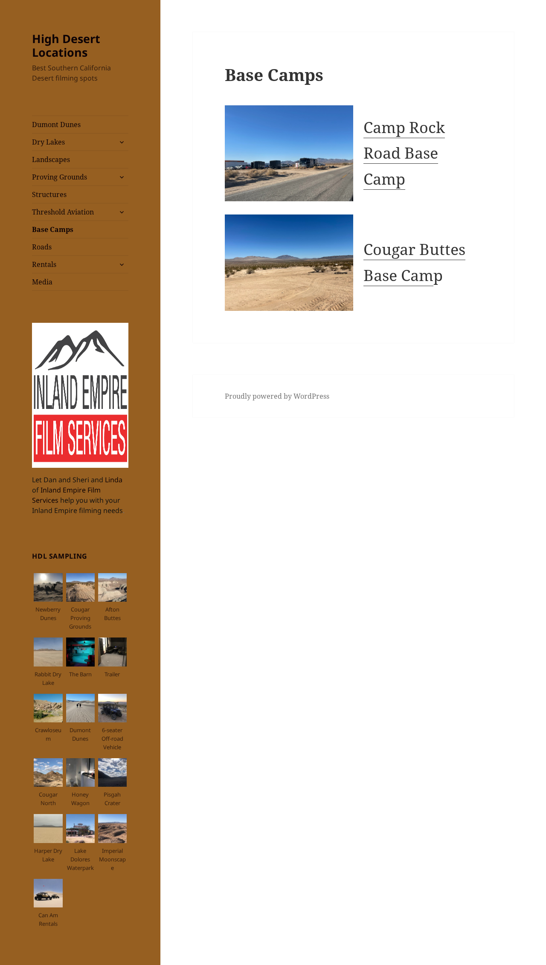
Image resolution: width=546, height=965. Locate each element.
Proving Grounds (59, 177)
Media (42, 282)
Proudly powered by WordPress (277, 396)
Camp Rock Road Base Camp (404, 153)
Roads (42, 247)
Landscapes (51, 159)
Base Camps (52, 229)
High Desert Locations (66, 45)
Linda (113, 479)
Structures (49, 194)
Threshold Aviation (63, 212)
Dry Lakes (48, 142)
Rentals (44, 264)
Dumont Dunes (56, 124)
